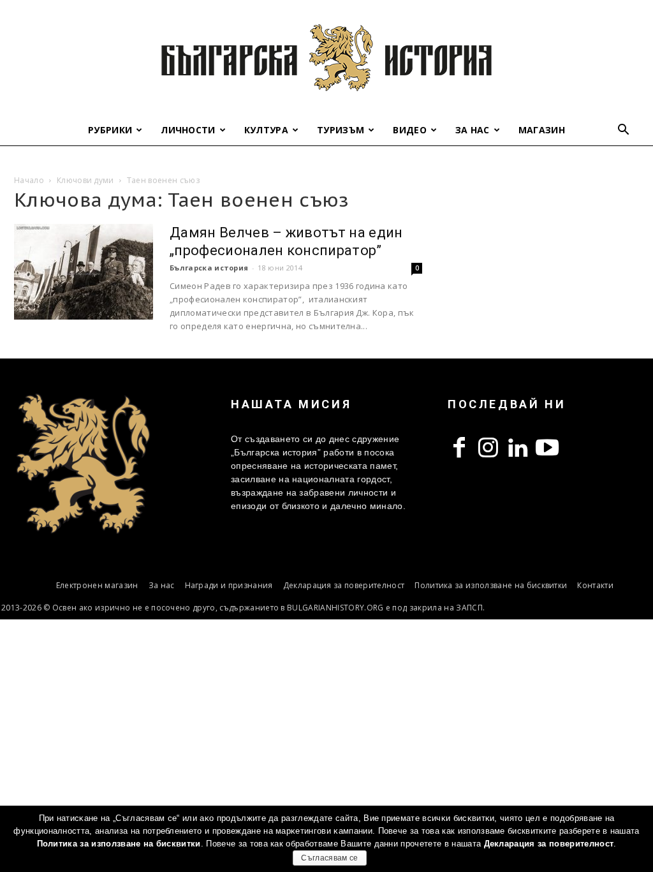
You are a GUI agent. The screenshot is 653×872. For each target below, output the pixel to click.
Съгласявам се (329, 858)
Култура (266, 130)
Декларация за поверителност (344, 585)
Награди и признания (229, 585)
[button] (623, 131)
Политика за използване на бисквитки (491, 585)
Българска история (209, 267)
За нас (472, 130)
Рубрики (110, 130)
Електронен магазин (97, 585)
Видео (410, 130)
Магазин (541, 130)
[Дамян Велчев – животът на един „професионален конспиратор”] (83, 272)
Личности (188, 130)
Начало (29, 180)
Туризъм (340, 130)
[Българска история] (326, 57)
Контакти (595, 585)
